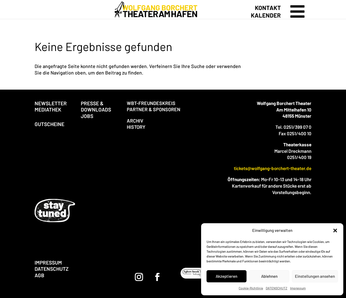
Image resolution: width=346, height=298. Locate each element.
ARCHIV (135, 121)
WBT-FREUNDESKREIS (151, 103)
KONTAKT (268, 7)
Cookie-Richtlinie (251, 288)
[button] (335, 230)
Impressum (298, 288)
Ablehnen (269, 276)
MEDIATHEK (48, 109)
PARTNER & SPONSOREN (153, 109)
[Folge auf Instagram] (139, 277)
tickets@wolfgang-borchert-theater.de (272, 168)
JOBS (87, 116)
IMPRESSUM (48, 262)
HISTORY (136, 127)
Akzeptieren (226, 276)
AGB (39, 275)
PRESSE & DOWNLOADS (96, 106)
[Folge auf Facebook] (157, 277)
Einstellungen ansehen (315, 276)
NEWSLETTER (51, 103)
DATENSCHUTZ (276, 288)
